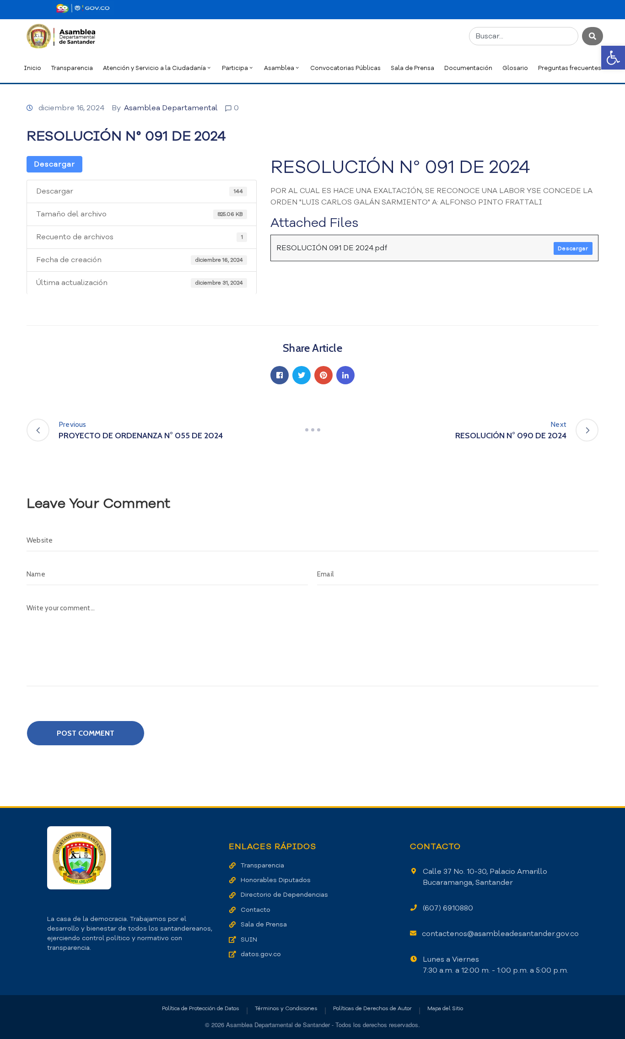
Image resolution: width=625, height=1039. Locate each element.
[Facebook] (279, 375)
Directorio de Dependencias (284, 894)
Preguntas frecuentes (569, 68)
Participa (235, 68)
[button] (613, 58)
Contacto (255, 909)
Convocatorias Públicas (345, 68)
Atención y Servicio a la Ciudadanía (154, 68)
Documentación (468, 68)
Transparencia (72, 68)
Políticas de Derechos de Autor (372, 1008)
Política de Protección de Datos (200, 1008)
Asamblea (279, 68)
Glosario (515, 68)
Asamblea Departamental (171, 108)
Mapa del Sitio (445, 1008)
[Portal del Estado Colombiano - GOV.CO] (83, 8)
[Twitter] (301, 375)
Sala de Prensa (412, 68)
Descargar (54, 164)
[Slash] (312, 430)
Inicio (32, 68)
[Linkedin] (345, 375)
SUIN (249, 939)
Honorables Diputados (276, 880)
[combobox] (523, 36)
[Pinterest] (323, 375)
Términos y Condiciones (286, 1008)
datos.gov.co (261, 954)
